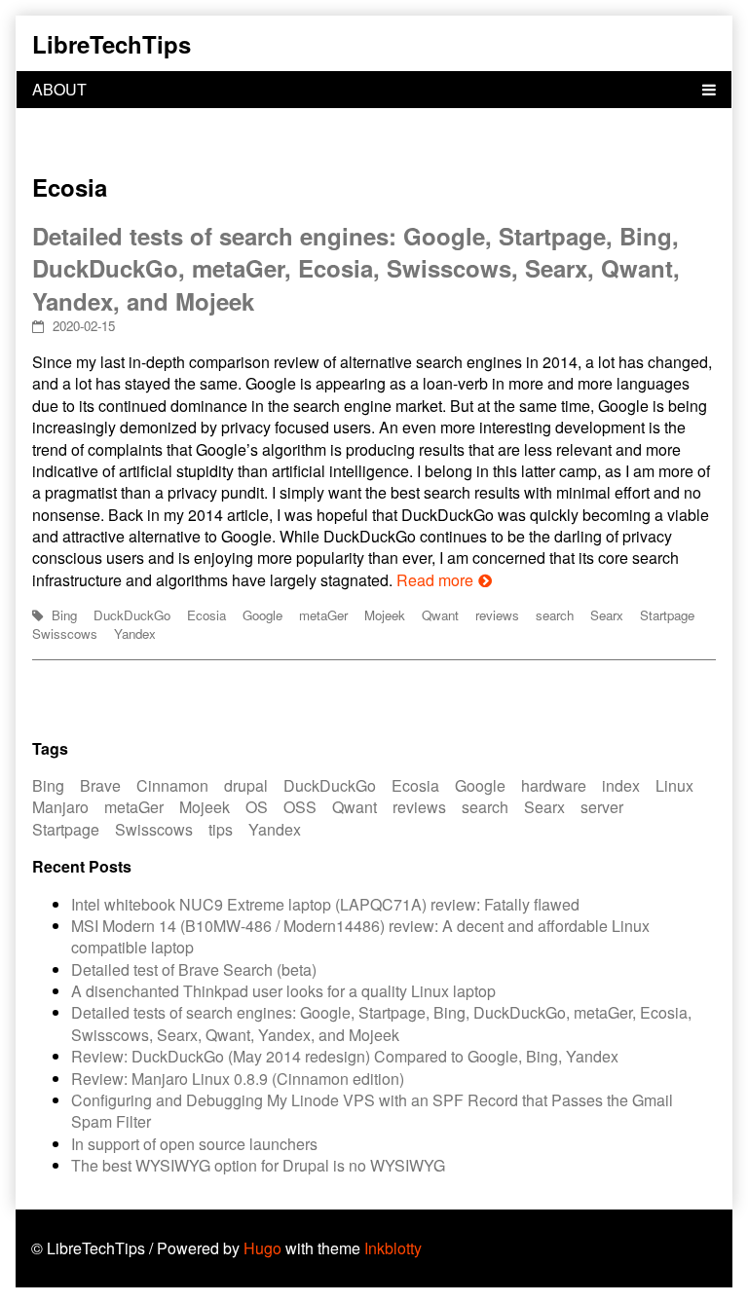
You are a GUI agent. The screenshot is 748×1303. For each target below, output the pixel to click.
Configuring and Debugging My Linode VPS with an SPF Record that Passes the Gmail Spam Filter (372, 1111)
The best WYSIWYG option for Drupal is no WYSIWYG (258, 1165)
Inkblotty (393, 1248)
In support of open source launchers (194, 1144)
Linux (674, 785)
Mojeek (384, 615)
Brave (100, 785)
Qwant (440, 615)
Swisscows (64, 633)
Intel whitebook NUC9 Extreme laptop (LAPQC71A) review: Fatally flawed (325, 904)
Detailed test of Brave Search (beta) (194, 969)
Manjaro (60, 807)
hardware (553, 785)
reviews (497, 615)
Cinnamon (172, 785)
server (601, 807)
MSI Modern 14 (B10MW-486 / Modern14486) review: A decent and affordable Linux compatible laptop (360, 936)
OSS (300, 807)
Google (262, 615)
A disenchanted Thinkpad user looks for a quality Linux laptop (283, 991)
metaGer (323, 615)
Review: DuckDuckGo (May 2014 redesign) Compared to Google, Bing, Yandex (344, 1056)
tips (220, 829)
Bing (64, 615)
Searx (606, 615)
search (555, 615)
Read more (434, 580)
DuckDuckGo (132, 615)
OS (256, 807)
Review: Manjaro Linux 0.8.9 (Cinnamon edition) (237, 1078)
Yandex (135, 633)
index (621, 785)
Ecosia (206, 615)
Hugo (262, 1248)
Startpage (667, 615)
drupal (246, 785)
